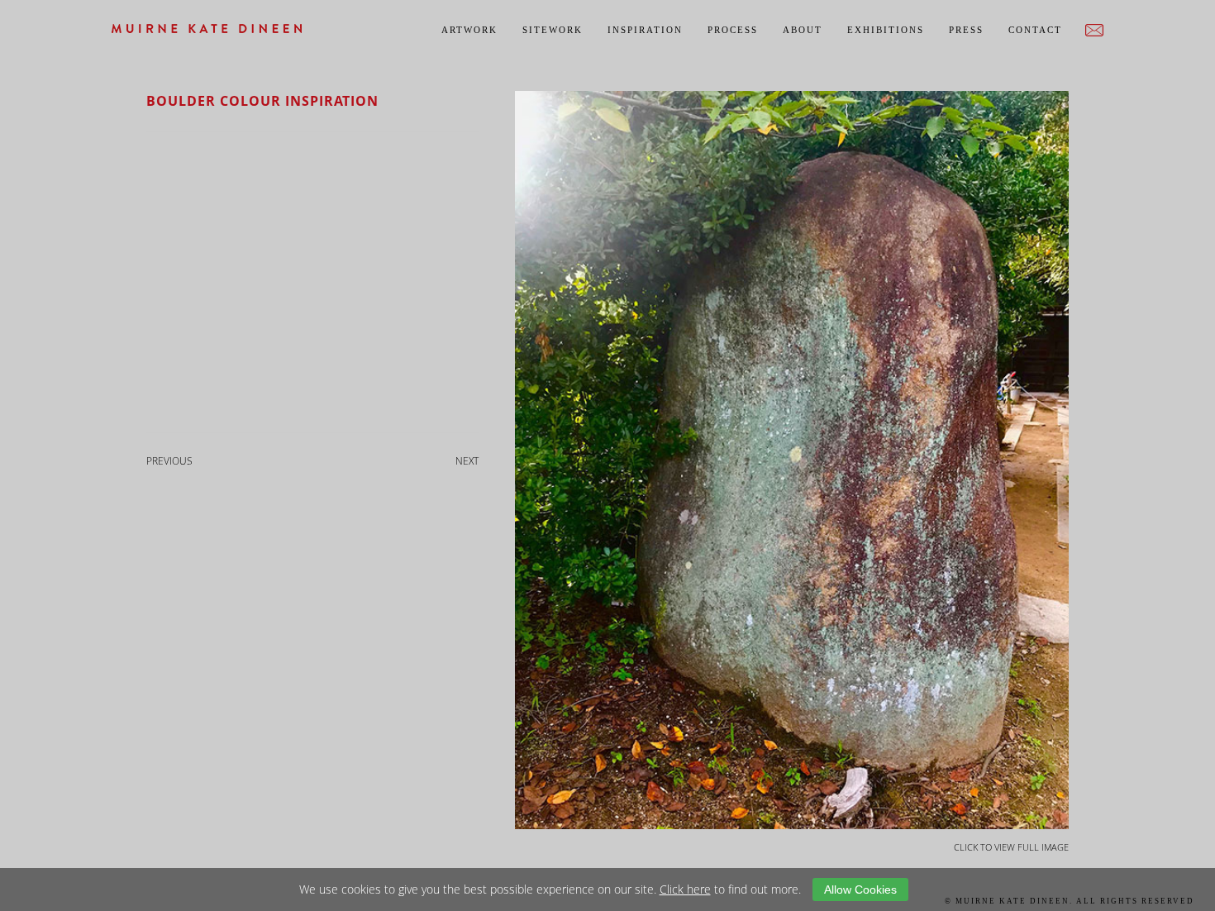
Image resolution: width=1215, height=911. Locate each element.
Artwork (469, 30)
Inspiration (645, 30)
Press (966, 30)
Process (733, 30)
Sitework (552, 30)
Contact (1035, 30)
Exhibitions (885, 30)
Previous (169, 461)
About (802, 30)
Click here (685, 889)
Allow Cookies (860, 889)
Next (467, 461)
